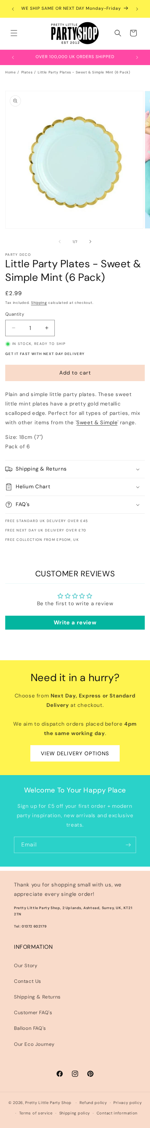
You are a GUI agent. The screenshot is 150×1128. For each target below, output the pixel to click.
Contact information (117, 1113)
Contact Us (27, 981)
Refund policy (93, 1102)
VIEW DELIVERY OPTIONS (75, 753)
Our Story (25, 965)
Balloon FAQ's (30, 1028)
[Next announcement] (137, 9)
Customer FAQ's (33, 1012)
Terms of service (36, 1113)
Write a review (75, 622)
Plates (27, 72)
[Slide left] (59, 241)
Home (10, 72)
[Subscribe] (128, 845)
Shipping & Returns (37, 997)
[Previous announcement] (13, 9)
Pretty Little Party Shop (48, 1102)
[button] (14, 33)
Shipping (39, 302)
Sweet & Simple (96, 422)
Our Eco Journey (34, 1044)
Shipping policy (74, 1113)
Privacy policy (127, 1102)
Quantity (14, 314)
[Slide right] (90, 241)
